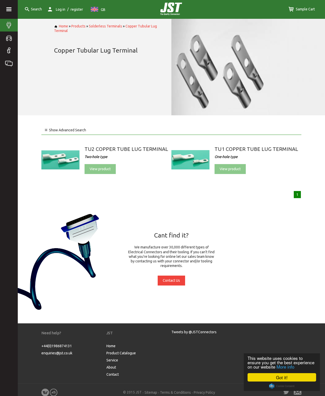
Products (78, 26)
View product (100, 169)
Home (63, 26)
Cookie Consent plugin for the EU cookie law (282, 386)
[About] (10, 50)
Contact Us (171, 280)
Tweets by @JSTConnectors (194, 332)
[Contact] (10, 63)
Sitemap (150, 392)
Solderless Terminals (105, 26)
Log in (60, 9)
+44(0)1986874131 (56, 346)
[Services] (10, 37)
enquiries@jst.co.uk (56, 353)
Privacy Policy (204, 392)
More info (285, 366)
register (77, 9)
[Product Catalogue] (10, 25)
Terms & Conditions (175, 392)
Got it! (282, 377)
